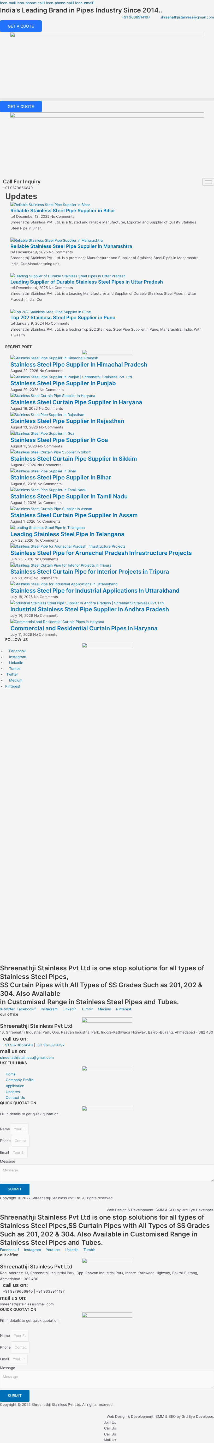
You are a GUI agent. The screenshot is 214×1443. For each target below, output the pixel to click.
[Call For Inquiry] (1, 180)
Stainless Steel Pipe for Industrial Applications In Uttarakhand (95, 590)
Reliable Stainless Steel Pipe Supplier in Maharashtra (71, 246)
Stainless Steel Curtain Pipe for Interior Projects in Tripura (89, 571)
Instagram (17, 657)
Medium (15, 680)
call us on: (15, 1039)
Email (5, 1152)
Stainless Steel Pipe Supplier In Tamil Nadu (69, 496)
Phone (6, 1141)
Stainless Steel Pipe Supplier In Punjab (63, 383)
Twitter (11, 674)
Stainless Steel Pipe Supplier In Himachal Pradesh (78, 364)
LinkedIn (15, 662)
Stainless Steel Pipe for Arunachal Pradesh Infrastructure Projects (101, 552)
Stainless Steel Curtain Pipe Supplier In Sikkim (73, 458)
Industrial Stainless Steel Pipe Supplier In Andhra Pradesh (89, 609)
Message (7, 1161)
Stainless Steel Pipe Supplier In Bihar (60, 477)
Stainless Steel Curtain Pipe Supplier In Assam (74, 515)
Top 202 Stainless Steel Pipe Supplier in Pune (62, 317)
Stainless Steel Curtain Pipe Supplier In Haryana (76, 402)
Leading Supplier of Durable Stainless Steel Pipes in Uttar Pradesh (86, 282)
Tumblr (14, 668)
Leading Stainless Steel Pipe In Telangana (67, 534)
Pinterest (12, 686)
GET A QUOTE (21, 26)
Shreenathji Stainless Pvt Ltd (36, 1026)
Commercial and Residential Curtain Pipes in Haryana (84, 628)
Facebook (17, 651)
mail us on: (13, 1298)
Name (5, 1129)
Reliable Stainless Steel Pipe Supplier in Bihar (62, 210)
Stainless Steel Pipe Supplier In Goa (59, 440)
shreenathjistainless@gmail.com (27, 1057)
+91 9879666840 (18, 1045)
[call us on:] (1, 1037)
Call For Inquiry (22, 181)
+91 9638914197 (50, 1045)
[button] (107, 99)
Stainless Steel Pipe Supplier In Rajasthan (67, 421)
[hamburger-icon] (208, 182)
